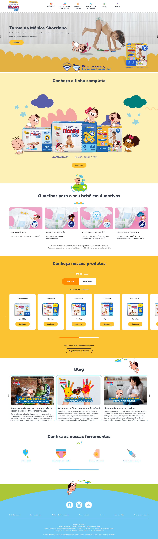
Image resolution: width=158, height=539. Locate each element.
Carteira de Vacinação (91, 7)
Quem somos (84, 515)
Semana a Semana (78, 7)
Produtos (51, 6)
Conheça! (79, 165)
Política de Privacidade (60, 515)
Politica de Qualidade (79, 526)
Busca (117, 7)
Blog (104, 7)
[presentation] (6, 317)
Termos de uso (35, 515)
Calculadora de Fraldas (64, 7)
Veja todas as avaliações (79, 351)
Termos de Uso (68, 526)
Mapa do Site (119, 515)
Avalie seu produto (141, 515)
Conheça (16, 42)
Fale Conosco (14, 515)
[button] (78, 71)
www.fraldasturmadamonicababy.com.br (66, 534)
